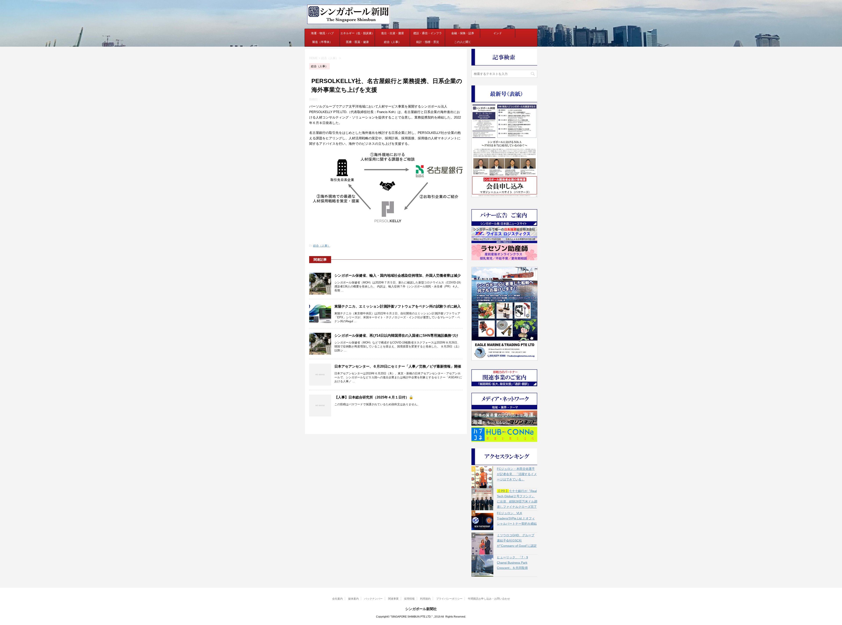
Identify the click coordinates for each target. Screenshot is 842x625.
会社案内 (337, 598)
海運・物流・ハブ (322, 33)
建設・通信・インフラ (427, 33)
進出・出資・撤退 (392, 33)
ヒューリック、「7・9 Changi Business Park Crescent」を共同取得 (512, 563)
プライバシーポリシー (449, 598)
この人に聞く (462, 42)
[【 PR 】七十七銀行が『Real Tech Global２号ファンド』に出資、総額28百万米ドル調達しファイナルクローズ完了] (482, 499)
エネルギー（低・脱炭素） (357, 33)
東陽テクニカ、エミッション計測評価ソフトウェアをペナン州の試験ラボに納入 (397, 306)
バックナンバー (373, 598)
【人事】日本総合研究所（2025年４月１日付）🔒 (373, 397)
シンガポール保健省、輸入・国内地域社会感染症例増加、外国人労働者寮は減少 (397, 275)
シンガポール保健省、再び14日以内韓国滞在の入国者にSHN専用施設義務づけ (396, 335)
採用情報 (409, 598)
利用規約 (425, 598)
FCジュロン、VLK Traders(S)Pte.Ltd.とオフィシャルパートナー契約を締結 (517, 518)
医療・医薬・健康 (357, 42)
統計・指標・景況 (427, 42)
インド (497, 33)
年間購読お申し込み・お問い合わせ (489, 598)
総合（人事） (392, 42)
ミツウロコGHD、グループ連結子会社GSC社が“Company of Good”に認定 (517, 540)
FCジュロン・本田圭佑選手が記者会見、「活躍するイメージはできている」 (517, 474)
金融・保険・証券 (462, 33)
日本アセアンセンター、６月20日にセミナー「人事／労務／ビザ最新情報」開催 (397, 366)
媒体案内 (353, 598)
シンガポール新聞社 (421, 609)
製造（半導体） (322, 42)
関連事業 (393, 598)
